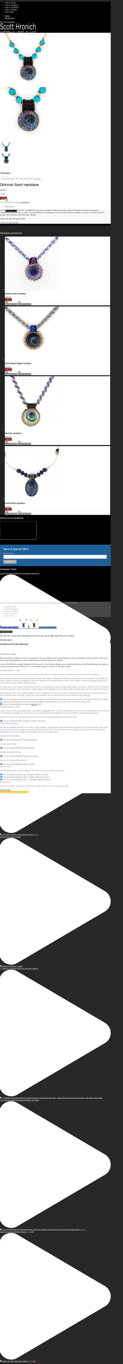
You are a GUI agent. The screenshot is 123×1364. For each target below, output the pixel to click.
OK (1, 640)
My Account (9, 18)
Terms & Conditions (57, 603)
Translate (37, 179)
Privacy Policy (72, 603)
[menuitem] (58, 16)
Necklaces (25, 202)
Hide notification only (20, 792)
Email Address (9, 553)
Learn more (7, 640)
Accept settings (6, 792)
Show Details (26, 304)
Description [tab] (9, 206)
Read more (12, 304)
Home (7, 16)
